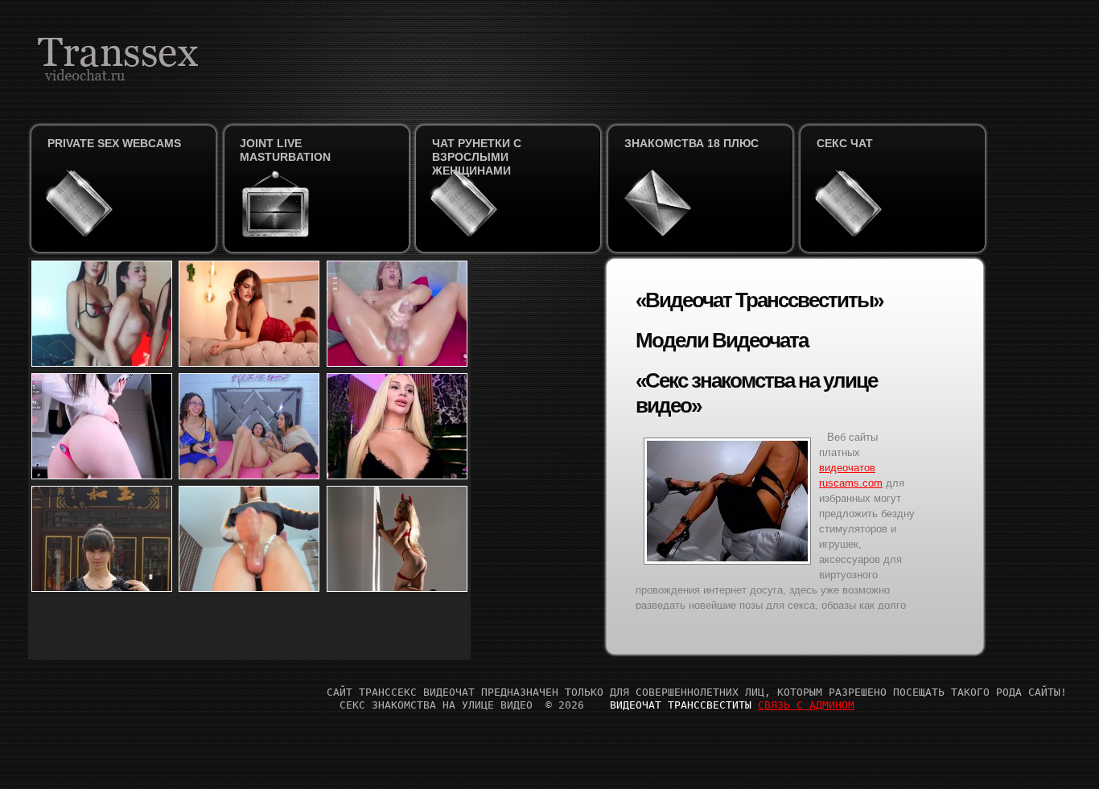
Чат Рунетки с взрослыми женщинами (476, 157)
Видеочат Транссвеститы (680, 705)
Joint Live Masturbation (285, 150)
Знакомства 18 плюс (691, 143)
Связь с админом (806, 705)
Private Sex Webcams (114, 143)
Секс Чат (845, 143)
